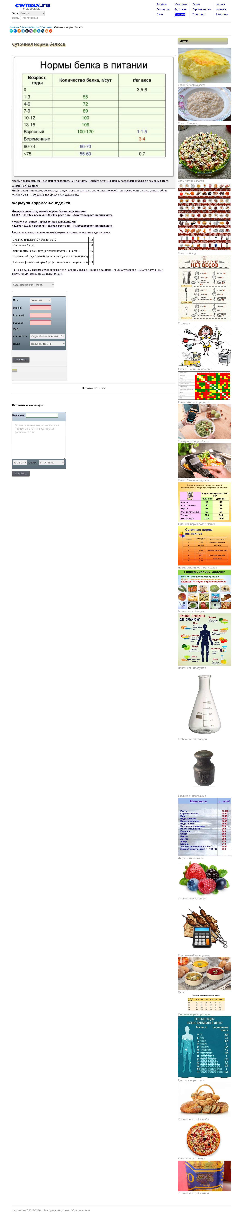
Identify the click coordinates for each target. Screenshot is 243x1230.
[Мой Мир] (38, 31)
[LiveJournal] (42, 31)
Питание (180, 14)
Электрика (222, 14)
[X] (27, 31)
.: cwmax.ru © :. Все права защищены (41, 1210)
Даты (160, 14)
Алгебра (162, 4)
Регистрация (30, 17)
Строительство (202, 9)
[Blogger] (46, 31)
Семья (196, 4)
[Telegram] (23, 31)
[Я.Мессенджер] (11, 31)
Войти (16, 17)
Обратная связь (80, 1210)
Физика (220, 4)
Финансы (221, 9)
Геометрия (163, 9)
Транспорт (199, 14)
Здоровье (180, 9)
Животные (181, 4)
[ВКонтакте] (15, 31)
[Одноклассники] (19, 31)
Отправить (21, 473)
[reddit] (50, 31)
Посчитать (21, 359)
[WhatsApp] (35, 31)
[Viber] (31, 31)
